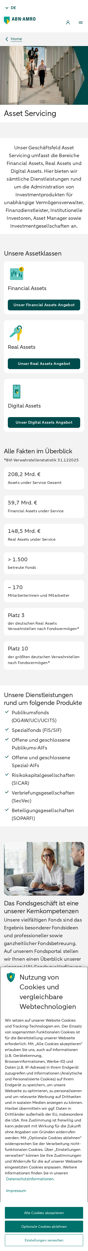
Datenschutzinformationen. (30, 1179)
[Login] (68, 22)
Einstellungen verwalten (44, 1240)
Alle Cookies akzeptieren (44, 1213)
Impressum (16, 1190)
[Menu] (80, 22)
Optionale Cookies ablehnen (44, 1226)
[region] (44, 1109)
